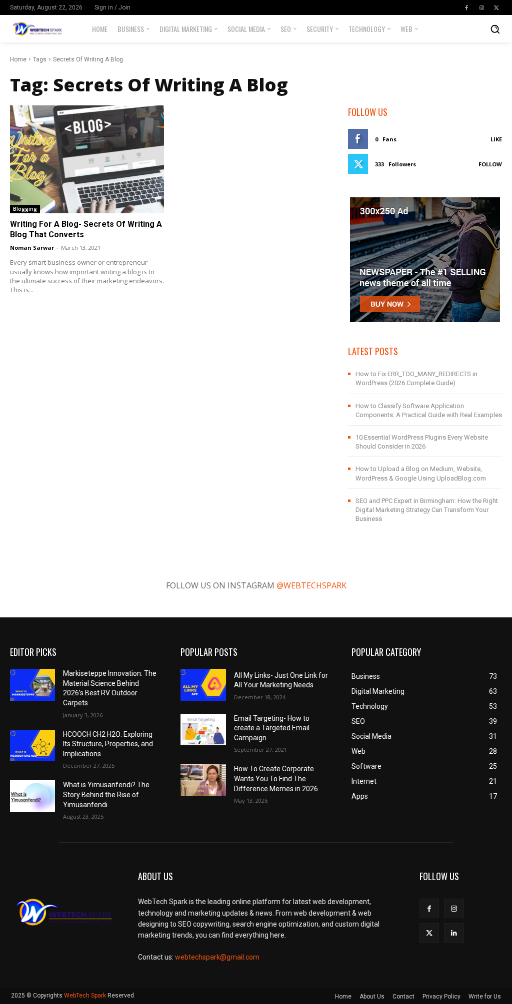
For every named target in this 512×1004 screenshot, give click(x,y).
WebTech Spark (85, 995)
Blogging (25, 208)
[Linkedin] (454, 933)
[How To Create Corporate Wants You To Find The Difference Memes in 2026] (203, 780)
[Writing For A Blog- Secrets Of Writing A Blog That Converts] (87, 159)
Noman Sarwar (32, 247)
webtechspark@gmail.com (217, 957)
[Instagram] (481, 7)
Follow (490, 164)
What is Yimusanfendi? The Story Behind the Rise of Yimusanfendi (106, 794)
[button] (495, 29)
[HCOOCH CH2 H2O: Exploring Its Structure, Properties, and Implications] (32, 745)
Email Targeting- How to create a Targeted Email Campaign (272, 728)
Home (18, 59)
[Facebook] (466, 7)
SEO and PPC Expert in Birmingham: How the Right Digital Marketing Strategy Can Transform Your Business (427, 509)
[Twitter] (496, 7)
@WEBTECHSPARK (311, 585)
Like (496, 139)
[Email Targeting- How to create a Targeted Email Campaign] (203, 729)
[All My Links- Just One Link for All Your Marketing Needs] (203, 684)
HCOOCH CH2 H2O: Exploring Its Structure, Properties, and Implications (108, 744)
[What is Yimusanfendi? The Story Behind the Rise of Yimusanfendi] (32, 796)
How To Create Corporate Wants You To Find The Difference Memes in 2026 (276, 778)
